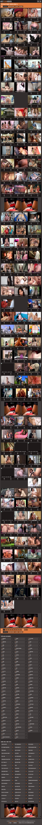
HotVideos (6, 1)
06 (13, 629)
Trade (10, 822)
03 (7, 629)
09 (19, 629)
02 (5, 629)
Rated (17, 6)
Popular (5, 6)
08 (17, 629)
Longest (21, 6)
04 (9, 629)
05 (11, 629)
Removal (15, 822)
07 (15, 629)
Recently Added (11, 6)
